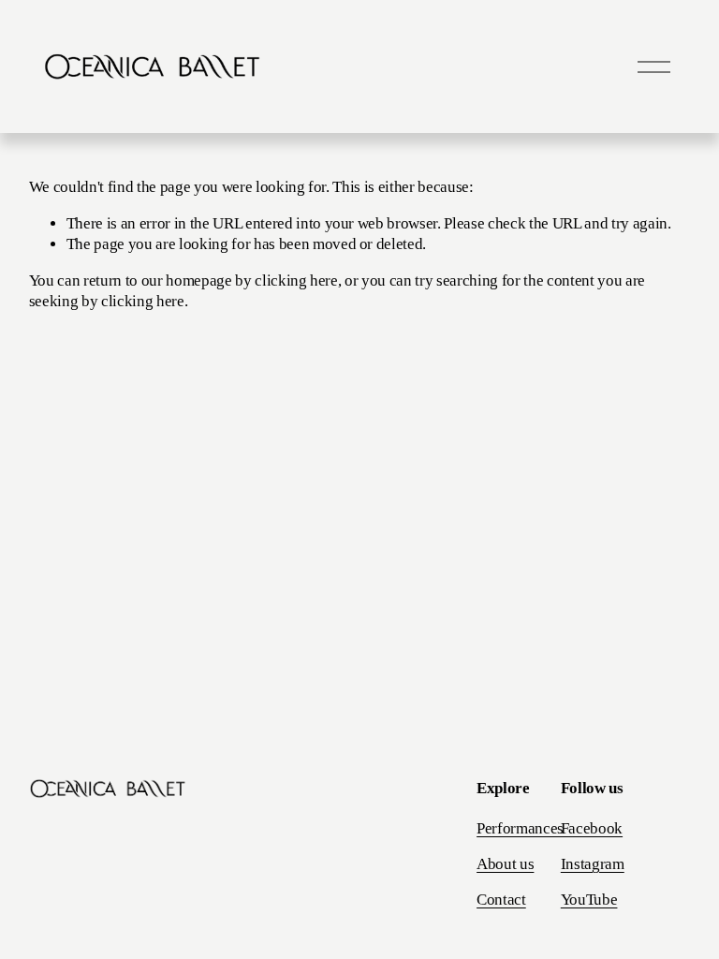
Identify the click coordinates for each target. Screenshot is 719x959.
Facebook (592, 828)
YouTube (589, 899)
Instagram (592, 864)
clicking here (296, 280)
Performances (520, 828)
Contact (501, 899)
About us (505, 864)
